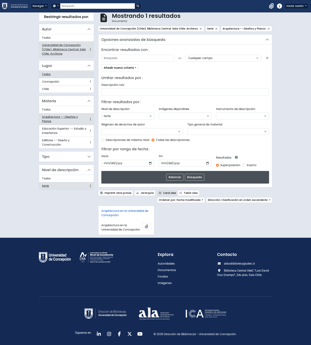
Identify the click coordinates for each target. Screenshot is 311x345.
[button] (272, 6)
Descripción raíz (112, 85)
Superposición (230, 165)
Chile (66, 90)
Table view (190, 193)
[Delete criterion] (267, 58)
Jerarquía (147, 193)
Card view (169, 193)
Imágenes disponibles (174, 109)
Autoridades (166, 263)
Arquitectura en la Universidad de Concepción (124, 213)
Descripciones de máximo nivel (127, 140)
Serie (66, 187)
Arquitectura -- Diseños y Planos (66, 119)
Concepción (66, 82)
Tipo (45, 156)
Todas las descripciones (173, 140)
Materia (49, 100)
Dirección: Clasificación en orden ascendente (238, 200)
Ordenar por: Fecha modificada (180, 200)
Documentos (167, 270)
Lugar (47, 65)
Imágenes (165, 283)
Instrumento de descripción (235, 109)
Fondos (163, 276)
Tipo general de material (204, 124)
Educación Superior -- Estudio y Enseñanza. (66, 131)
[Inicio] (16, 6)
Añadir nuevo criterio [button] (119, 68)
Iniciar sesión (295, 6)
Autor (47, 29)
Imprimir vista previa (117, 193)
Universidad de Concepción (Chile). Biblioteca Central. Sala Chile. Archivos (66, 49)
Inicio (105, 156)
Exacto (251, 165)
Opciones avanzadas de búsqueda (133, 39)
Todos (46, 38)
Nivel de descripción (60, 169)
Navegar (39, 6)
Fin (161, 156)
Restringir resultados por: (66, 16)
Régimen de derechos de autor (123, 124)
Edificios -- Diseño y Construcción (66, 142)
